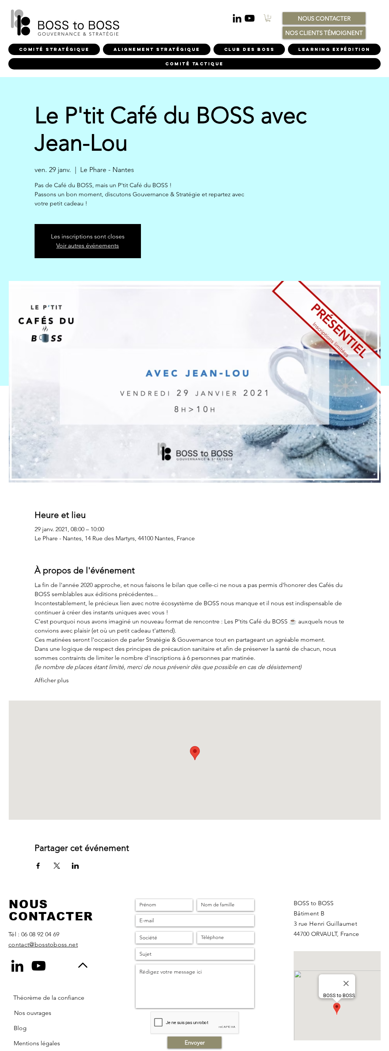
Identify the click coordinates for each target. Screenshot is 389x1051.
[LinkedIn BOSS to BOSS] (237, 18)
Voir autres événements (87, 245)
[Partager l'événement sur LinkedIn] (75, 866)
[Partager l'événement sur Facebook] (38, 866)
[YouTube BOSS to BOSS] (250, 18)
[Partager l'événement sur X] (56, 866)
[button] (268, 18)
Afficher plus (52, 680)
